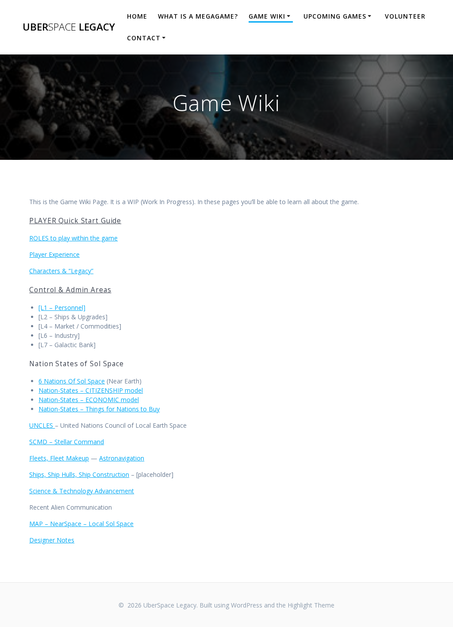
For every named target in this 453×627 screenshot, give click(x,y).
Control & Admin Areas (70, 289)
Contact (144, 38)
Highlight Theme (311, 605)
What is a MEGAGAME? (198, 16)
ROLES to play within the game (73, 238)
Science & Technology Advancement (81, 491)
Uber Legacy (69, 27)
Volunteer (405, 16)
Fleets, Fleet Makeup (59, 458)
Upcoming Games (334, 16)
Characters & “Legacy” (61, 271)
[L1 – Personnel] (61, 307)
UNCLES (42, 425)
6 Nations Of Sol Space (71, 381)
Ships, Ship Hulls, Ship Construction (79, 474)
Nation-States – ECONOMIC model (88, 399)
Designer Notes (51, 540)
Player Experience (54, 254)
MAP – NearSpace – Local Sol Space (81, 523)
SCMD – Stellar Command (66, 441)
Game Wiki (267, 16)
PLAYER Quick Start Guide (75, 220)
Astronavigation (121, 458)
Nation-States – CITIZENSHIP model (90, 390)
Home (137, 16)
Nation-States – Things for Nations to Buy (99, 409)
